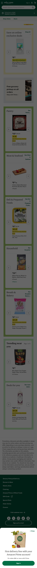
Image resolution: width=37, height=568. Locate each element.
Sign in (18, 563)
